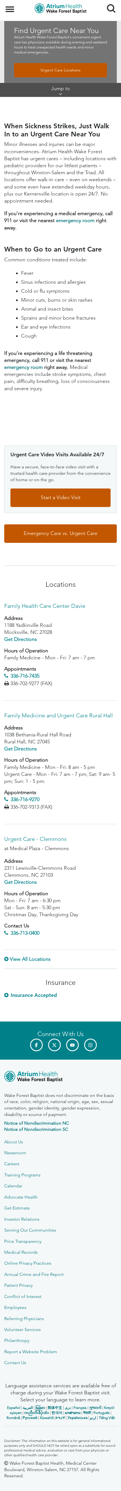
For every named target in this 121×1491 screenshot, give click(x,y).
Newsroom (15, 1152)
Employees (15, 1307)
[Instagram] (90, 1045)
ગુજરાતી (95, 1408)
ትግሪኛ (60, 1418)
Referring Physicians (24, 1318)
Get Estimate (17, 1208)
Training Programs (22, 1175)
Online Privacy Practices (27, 1263)
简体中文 (55, 1408)
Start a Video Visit (60, 497)
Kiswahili (47, 1418)
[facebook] (36, 1045)
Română (13, 1418)
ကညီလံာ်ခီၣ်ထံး (36, 1413)
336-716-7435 (25, 676)
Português (101, 1413)
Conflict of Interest (22, 1296)
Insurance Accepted (34, 995)
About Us (13, 1142)
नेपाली (87, 1413)
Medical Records (21, 1252)
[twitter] (54, 1045)
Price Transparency (22, 1241)
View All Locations (30, 959)
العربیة (28, 1408)
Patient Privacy (18, 1285)
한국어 (56, 1413)
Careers (11, 1163)
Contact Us (15, 1362)
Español (13, 1408)
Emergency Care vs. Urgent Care (60, 533)
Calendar (13, 1185)
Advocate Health (21, 1197)
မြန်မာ (40, 1408)
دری (68, 1408)
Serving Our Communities (30, 1230)
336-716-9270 (25, 799)
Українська (78, 1418)
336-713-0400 (25, 933)
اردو (93, 1418)
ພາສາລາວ (72, 1413)
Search (109, 3)
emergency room (75, 220)
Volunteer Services (22, 1329)
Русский (30, 1418)
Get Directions (20, 639)
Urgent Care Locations (60, 70)
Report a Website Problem (30, 1351)
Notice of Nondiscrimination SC (36, 1129)
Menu (10, 6)
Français (80, 1408)
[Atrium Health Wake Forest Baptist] (60, 1077)
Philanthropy (16, 1340)
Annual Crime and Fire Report (34, 1274)
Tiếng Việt (107, 1418)
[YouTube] (72, 1045)
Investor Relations (21, 1219)
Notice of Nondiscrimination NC (36, 1123)
